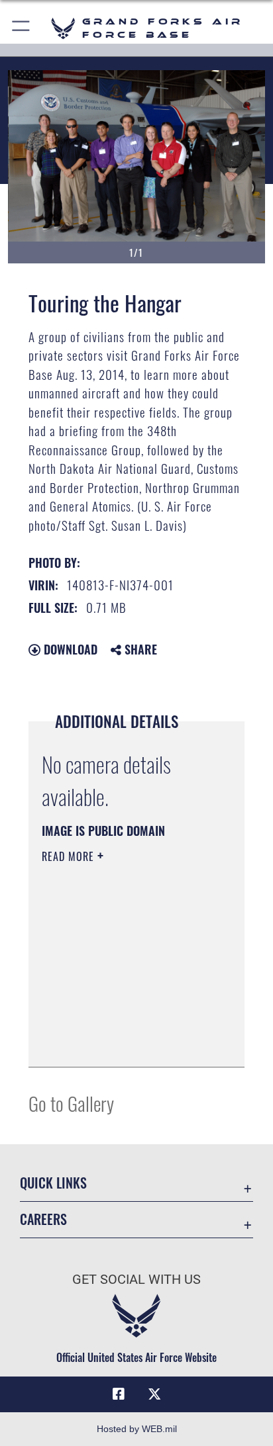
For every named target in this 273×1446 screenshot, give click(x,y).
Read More (69, 856)
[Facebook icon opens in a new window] (119, 1394)
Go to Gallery (71, 1103)
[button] (21, 28)
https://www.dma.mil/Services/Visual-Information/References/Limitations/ (122, 1042)
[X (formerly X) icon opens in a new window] (154, 1394)
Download (68, 649)
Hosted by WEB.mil (137, 1428)
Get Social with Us (136, 1279)
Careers (43, 1219)
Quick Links (53, 1183)
